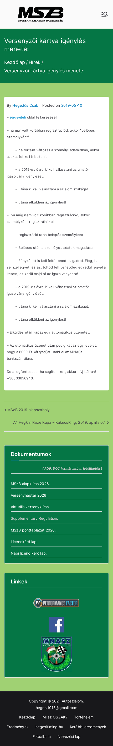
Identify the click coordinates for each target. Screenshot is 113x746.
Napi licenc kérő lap (28, 553)
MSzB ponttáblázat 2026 (33, 530)
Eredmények (17, 726)
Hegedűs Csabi (25, 105)
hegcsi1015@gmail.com (56, 707)
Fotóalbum (42, 736)
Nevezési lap (69, 736)
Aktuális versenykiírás (30, 507)
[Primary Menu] (104, 14)
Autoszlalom (72, 701)
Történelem (84, 717)
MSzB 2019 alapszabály (28, 409)
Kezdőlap (27, 717)
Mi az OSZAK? (55, 717)
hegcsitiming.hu (49, 726)
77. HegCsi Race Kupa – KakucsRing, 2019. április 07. (59, 422)
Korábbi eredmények (88, 726)
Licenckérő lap (24, 541)
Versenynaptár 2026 (29, 495)
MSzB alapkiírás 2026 (30, 483)
